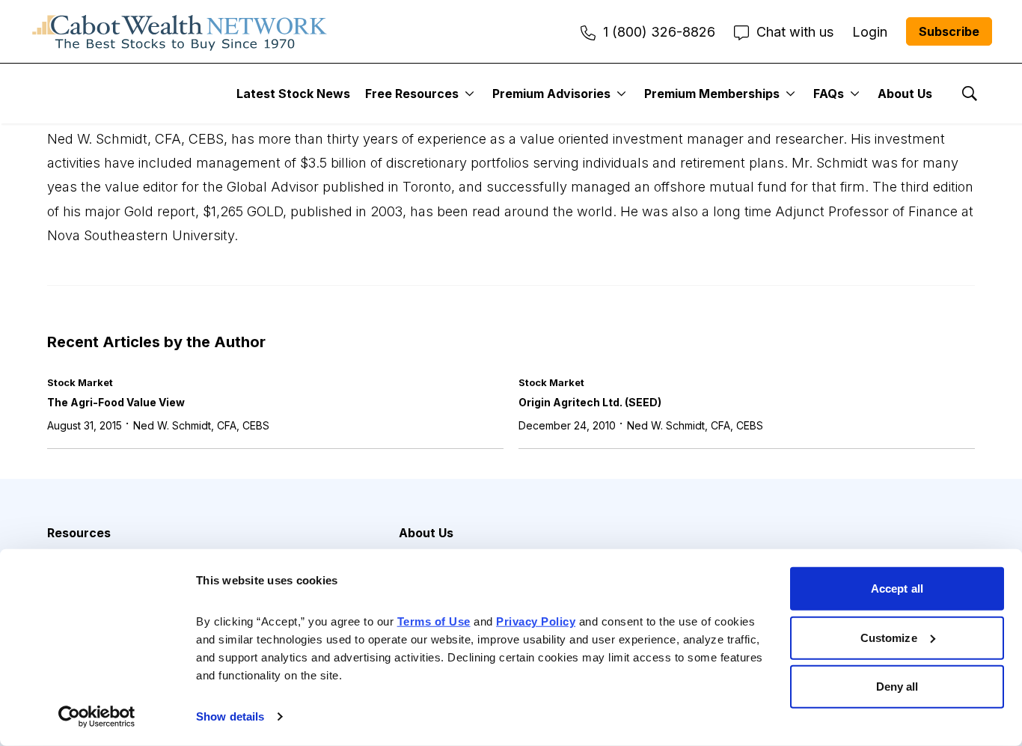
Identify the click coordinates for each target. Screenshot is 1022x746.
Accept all (897, 588)
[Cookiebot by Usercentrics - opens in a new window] (96, 717)
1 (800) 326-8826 (659, 32)
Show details (230, 716)
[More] (469, 93)
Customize (888, 637)
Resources (79, 532)
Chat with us (794, 32)
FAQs (828, 93)
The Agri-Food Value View (116, 402)
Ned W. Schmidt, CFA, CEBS (201, 425)
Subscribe (949, 31)
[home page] (179, 31)
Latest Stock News (293, 93)
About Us (905, 93)
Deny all (897, 686)
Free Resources (412, 93)
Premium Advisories (551, 93)
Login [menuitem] (869, 32)
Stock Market (80, 382)
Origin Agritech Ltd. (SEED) (589, 402)
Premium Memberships (712, 93)
